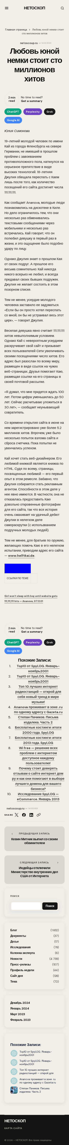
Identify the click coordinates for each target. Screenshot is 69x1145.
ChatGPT (13, 111)
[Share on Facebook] (24, 815)
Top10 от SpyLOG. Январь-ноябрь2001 (38, 668)
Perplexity (33, 111)
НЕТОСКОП (34, 8)
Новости (16, 959)
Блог (13, 930)
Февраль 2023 (20, 1020)
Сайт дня (16, 976)
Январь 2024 (19, 1008)
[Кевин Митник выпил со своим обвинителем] (34, 838)
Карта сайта (13, 1128)
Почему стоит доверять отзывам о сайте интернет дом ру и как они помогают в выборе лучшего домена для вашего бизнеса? (38, 778)
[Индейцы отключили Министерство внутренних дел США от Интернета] (34, 869)
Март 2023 (17, 1014)
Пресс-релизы (20, 964)
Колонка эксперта (22, 953)
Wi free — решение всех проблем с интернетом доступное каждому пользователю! (38, 756)
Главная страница (16, 29)
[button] (6, 8)
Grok (50, 111)
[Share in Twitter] (16, 815)
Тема (13, 981)
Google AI (13, 120)
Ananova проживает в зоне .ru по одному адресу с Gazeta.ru (38, 709)
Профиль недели (22, 970)
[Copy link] (38, 815)
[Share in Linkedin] (31, 815)
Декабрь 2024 (20, 1003)
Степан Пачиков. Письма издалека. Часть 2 (38, 720)
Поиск (14, 896)
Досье (14, 941)
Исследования (20, 947)
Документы (18, 936)
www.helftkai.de (21, 555)
